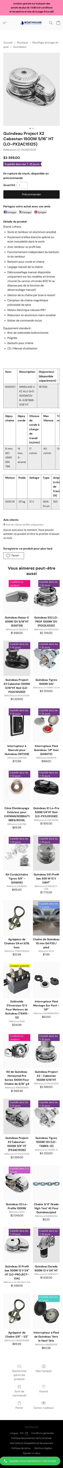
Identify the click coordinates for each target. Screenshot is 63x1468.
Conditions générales (42, 1433)
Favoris (43, 1391)
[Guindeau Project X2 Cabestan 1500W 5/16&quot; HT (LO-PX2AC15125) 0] (31, 89)
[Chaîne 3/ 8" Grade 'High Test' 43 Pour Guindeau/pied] (46, 1182)
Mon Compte (44, 1371)
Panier (19, 1408)
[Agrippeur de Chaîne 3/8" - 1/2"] (16, 1311)
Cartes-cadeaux (43, 1408)
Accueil (8, 42)
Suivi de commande (19, 1393)
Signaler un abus (31, 1453)
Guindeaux (19, 47)
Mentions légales (43, 1448)
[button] (31, 1461)
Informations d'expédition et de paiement (31, 1443)
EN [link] (21, 1433)
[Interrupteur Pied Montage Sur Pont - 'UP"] (46, 980)
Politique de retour (21, 1448)
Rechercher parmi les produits (19, 1375)
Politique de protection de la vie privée (31, 1438)
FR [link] (26, 1433)
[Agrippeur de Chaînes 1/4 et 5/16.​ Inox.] (16, 918)
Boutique (22, 42)
